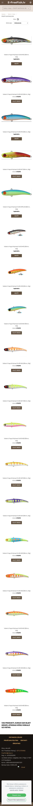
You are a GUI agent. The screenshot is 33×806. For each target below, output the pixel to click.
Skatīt (17, 63)
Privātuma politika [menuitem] (11, 740)
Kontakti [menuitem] (24, 740)
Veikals (3, 14)
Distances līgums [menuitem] (15, 737)
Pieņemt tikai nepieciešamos (16, 800)
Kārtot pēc (9, 23)
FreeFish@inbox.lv (7, 753)
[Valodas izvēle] (30, 2)
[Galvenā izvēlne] (2, 2)
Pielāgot (21, 790)
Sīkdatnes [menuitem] (16, 743)
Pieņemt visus (16, 795)
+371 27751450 (20, 751)
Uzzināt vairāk (14, 790)
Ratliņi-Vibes (11, 14)
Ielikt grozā (17, 101)
